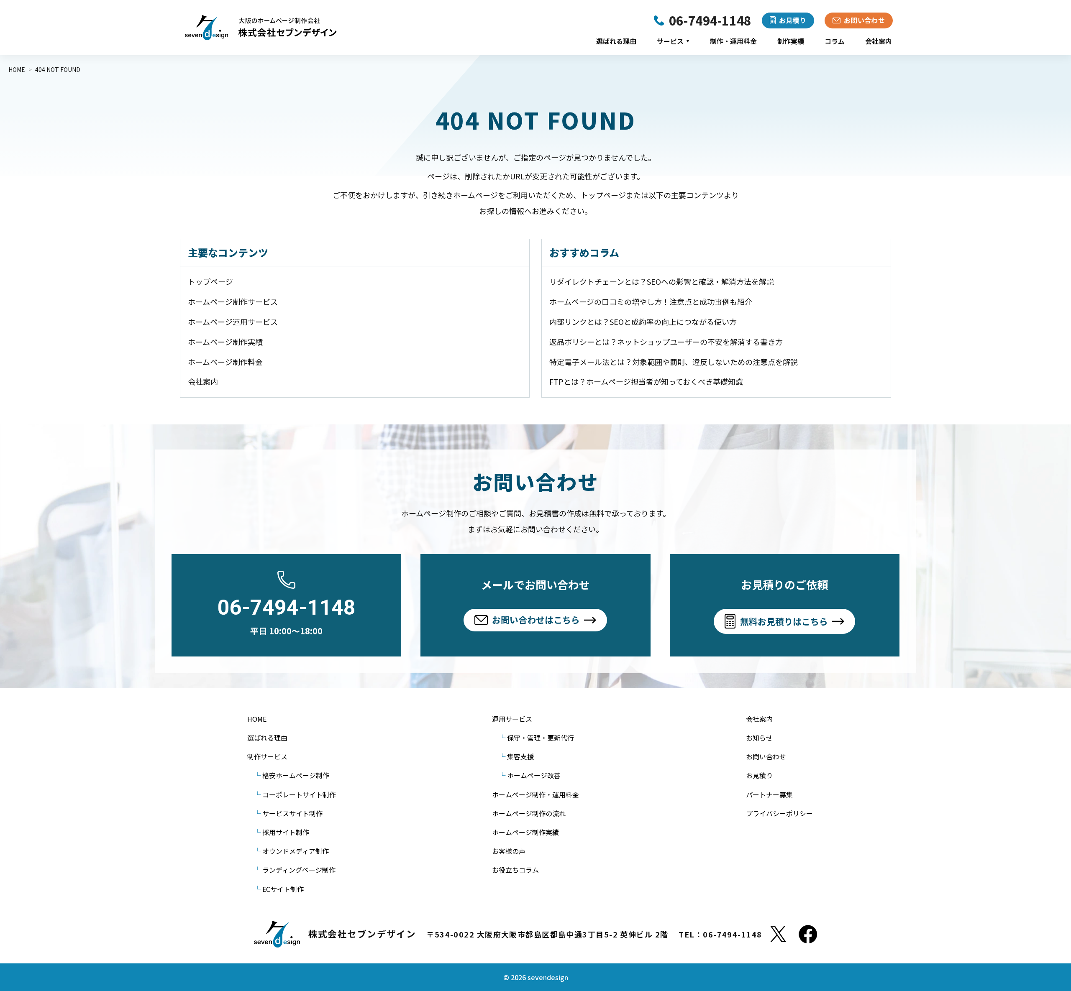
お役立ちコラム (515, 870)
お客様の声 (508, 851)
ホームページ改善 (534, 775)
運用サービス (512, 719)
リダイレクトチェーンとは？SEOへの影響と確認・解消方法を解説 (661, 281)
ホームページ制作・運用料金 (535, 794)
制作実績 (790, 41)
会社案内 (878, 41)
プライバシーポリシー (779, 813)
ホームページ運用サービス (233, 321)
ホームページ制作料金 (225, 361)
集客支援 (520, 756)
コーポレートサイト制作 (299, 794)
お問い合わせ (766, 756)
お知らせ (759, 738)
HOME (256, 719)
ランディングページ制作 (299, 870)
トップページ (210, 281)
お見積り (759, 775)
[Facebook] (808, 934)
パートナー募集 (769, 794)
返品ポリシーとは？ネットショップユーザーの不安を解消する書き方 (666, 341)
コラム (835, 41)
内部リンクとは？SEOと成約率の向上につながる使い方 (643, 321)
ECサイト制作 (283, 889)
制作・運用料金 (733, 41)
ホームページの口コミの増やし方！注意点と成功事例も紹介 (650, 301)
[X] (778, 934)
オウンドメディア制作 (295, 851)
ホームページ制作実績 (225, 341)
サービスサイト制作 (292, 813)
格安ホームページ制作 (295, 775)
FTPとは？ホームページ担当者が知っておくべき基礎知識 (646, 381)
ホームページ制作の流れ (529, 813)
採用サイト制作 (285, 832)
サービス (673, 41)
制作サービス (267, 756)
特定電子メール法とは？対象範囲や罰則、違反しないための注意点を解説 (673, 361)
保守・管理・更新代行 (540, 738)
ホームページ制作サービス (233, 301)
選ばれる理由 (616, 41)
